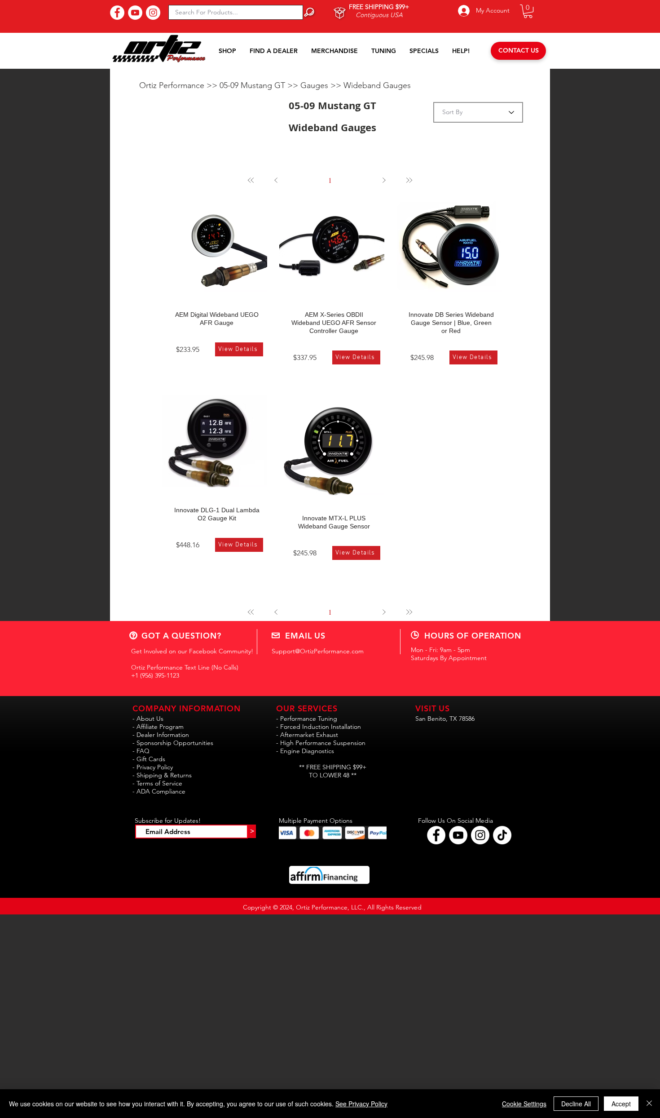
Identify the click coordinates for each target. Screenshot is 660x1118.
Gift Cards (150, 759)
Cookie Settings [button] (524, 1103)
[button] (528, 11)
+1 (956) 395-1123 (155, 675)
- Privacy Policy (152, 767)
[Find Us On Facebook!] (117, 12)
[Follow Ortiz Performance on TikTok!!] (502, 835)
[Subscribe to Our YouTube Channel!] (135, 12)
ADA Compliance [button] (160, 791)
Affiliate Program (160, 727)
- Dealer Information (160, 735)
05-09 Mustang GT (253, 85)
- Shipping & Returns (162, 775)
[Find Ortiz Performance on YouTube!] (458, 835)
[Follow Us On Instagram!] (153, 12)
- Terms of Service (157, 783)
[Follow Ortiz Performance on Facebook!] (436, 835)
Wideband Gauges (377, 85)
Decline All (576, 1103)
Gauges (315, 85)
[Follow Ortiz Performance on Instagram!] (480, 835)
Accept (621, 1103)
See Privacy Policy (361, 1103)
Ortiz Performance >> (179, 85)
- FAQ (141, 751)
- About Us (147, 718)
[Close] (649, 1103)
